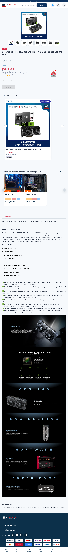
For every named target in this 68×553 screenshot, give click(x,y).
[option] (13, 190)
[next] (64, 190)
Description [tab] (7, 216)
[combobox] (35, 5)
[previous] (3, 190)
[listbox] (34, 190)
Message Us (9, 60)
